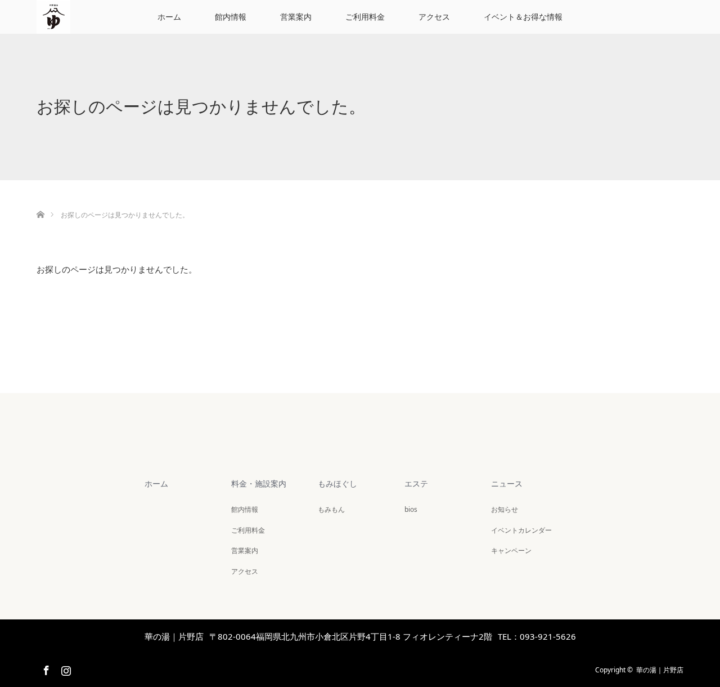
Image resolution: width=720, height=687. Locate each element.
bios (410, 509)
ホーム (169, 16)
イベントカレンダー (521, 530)
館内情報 (230, 16)
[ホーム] (40, 201)
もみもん (331, 509)
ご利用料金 (365, 16)
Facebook (45, 668)
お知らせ (504, 509)
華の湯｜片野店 (659, 670)
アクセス (434, 16)
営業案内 (296, 16)
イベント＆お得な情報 (523, 16)
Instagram (64, 668)
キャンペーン (511, 550)
